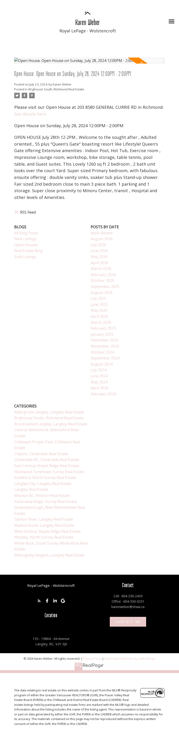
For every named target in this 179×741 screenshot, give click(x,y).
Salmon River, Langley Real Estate (43, 519)
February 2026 (103, 274)
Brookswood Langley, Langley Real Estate (50, 424)
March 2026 (101, 268)
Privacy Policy (92, 658)
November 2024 (105, 346)
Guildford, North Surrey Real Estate (45, 477)
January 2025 (102, 334)
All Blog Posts (26, 233)
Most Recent (102, 233)
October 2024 (102, 352)
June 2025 (99, 304)
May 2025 (99, 310)
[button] (39, 601)
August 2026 (102, 238)
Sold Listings (25, 256)
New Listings (25, 238)
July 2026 (98, 244)
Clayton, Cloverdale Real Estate (41, 453)
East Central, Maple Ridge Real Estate (46, 465)
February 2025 (103, 328)
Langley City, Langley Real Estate (42, 483)
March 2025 (101, 322)
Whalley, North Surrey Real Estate (43, 537)
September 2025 (105, 286)
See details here (30, 114)
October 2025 (102, 280)
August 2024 (102, 364)
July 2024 (98, 369)
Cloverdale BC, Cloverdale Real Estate (46, 459)
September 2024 (105, 358)
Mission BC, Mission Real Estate (42, 495)
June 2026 (99, 250)
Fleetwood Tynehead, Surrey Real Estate (49, 471)
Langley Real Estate (31, 489)
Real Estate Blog (28, 250)
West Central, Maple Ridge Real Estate (47, 531)
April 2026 (99, 262)
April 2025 (99, 316)
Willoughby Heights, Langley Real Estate (49, 555)
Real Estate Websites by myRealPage (129, 658)
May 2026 (99, 256)
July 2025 (98, 298)
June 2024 (99, 376)
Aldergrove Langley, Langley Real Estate (49, 412)
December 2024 (104, 340)
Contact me (128, 622)
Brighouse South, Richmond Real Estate (56, 89)
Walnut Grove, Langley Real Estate (44, 525)
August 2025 (102, 292)
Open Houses (26, 244)
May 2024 (99, 382)
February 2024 (103, 393)
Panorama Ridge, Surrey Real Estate (45, 501)
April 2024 (99, 387)
